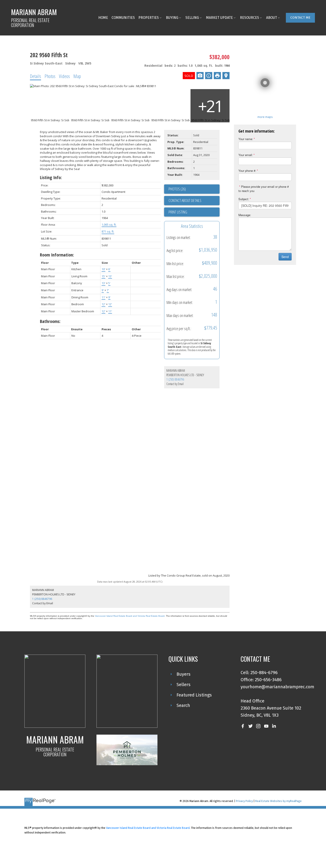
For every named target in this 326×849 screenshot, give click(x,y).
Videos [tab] (64, 76)
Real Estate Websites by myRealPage (278, 801)
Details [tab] (35, 76)
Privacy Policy (244, 801)
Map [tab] (77, 76)
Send (285, 256)
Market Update (219, 18)
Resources (249, 18)
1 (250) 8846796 (175, 379)
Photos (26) (177, 189)
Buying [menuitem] (172, 18)
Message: (244, 215)
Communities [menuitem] (123, 18)
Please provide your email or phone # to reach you (263, 188)
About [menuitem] (271, 18)
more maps (265, 117)
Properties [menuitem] (148, 18)
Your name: (245, 139)
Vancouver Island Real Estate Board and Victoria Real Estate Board (130, 616)
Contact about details (185, 200)
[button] (300, 18)
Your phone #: (247, 170)
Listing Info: (51, 177)
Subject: (243, 199)
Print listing (178, 212)
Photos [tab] (50, 76)
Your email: (245, 155)
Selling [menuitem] (192, 18)
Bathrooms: (50, 321)
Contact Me (300, 18)
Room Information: (57, 255)
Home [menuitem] (103, 18)
